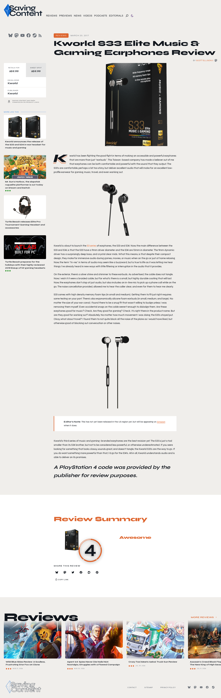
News (77, 15)
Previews (65, 15)
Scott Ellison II (204, 60)
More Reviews (202, 617)
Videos (87, 15)
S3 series (91, 245)
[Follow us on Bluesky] (10, 35)
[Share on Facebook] (81, 572)
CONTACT (132, 687)
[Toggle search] (127, 16)
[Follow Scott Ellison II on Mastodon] (216, 61)
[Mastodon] (195, 687)
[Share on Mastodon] (65, 572)
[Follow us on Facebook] (28, 35)
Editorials (116, 15)
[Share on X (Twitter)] (73, 572)
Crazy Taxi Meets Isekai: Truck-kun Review (153, 662)
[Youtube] (201, 687)
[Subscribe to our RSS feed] (40, 35)
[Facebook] (207, 687)
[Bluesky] (189, 687)
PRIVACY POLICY (168, 687)
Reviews (51, 15)
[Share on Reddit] (89, 572)
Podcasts (100, 15)
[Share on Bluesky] (57, 572)
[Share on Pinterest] (97, 572)
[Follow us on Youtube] (22, 35)
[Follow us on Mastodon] (16, 35)
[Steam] (213, 687)
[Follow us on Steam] (34, 35)
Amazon (161, 421)
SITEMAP (148, 687)
